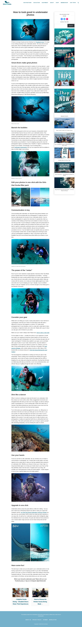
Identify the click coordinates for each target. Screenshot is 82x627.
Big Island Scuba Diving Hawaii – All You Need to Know (64, 190)
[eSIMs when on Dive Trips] (64, 153)
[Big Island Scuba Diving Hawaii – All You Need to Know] (64, 183)
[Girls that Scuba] (7, 3)
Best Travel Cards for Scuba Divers (64, 130)
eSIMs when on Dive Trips (64, 160)
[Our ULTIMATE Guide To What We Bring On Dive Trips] (64, 138)
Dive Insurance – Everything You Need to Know (64, 175)
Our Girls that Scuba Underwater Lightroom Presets (34, 512)
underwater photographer (20, 147)
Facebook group (40, 42)
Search (71, 25)
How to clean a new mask (43, 332)
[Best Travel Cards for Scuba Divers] (64, 123)
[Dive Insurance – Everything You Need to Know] (64, 167)
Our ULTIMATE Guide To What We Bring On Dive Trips (64, 145)
